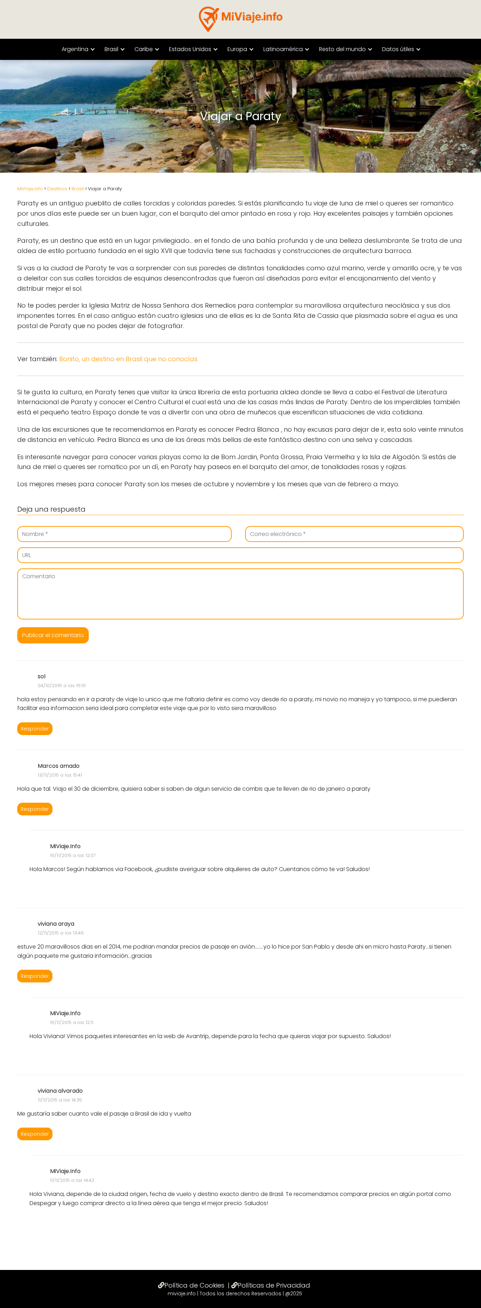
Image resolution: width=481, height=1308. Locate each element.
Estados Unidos (190, 49)
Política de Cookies (194, 1285)
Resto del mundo (342, 49)
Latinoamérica (283, 49)
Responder (35, 728)
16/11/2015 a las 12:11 (71, 1022)
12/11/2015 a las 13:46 (61, 933)
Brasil (111, 49)
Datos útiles (398, 49)
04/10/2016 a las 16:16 (62, 685)
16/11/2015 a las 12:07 (73, 855)
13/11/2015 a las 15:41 (60, 775)
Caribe (144, 49)
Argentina (75, 49)
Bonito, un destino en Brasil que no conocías (128, 358)
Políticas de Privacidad (274, 1285)
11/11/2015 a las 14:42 (72, 1180)
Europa (237, 49)
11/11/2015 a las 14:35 (60, 1100)
